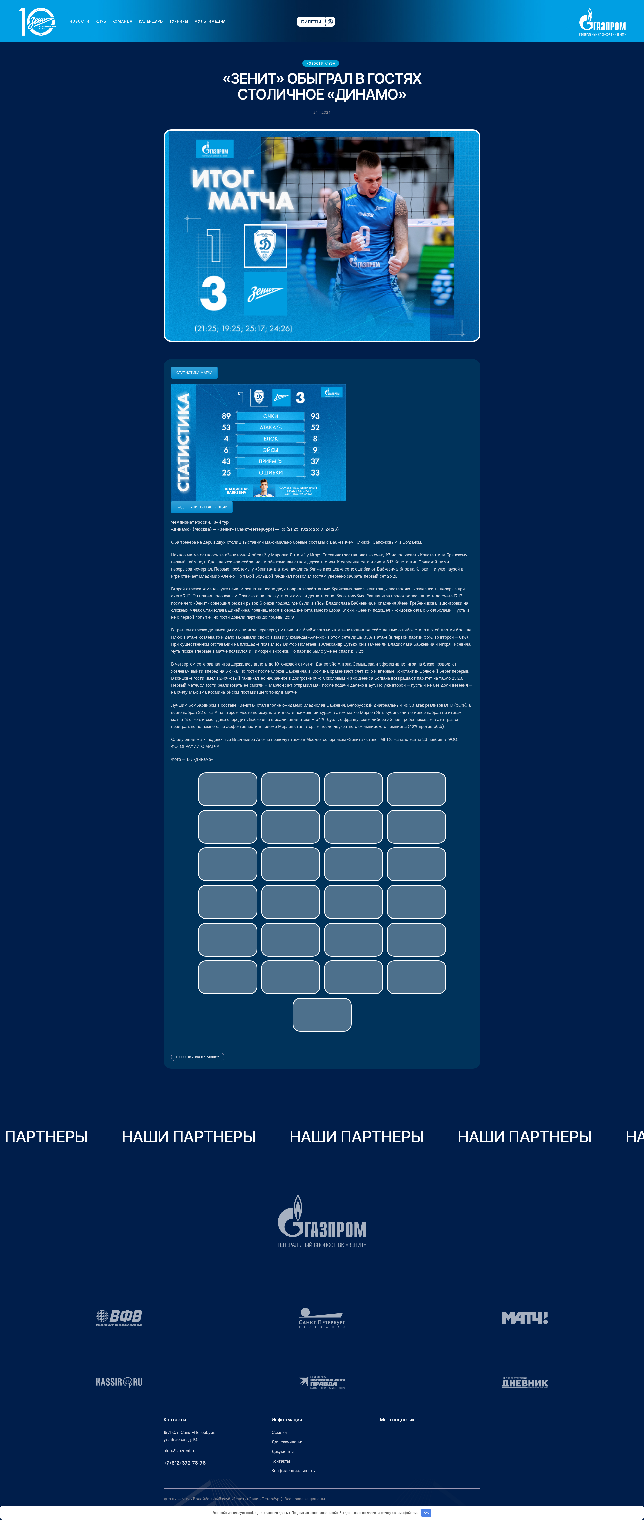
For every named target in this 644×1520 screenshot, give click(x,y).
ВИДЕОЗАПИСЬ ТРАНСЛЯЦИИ (201, 507)
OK (426, 1512)
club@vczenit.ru (179, 1450)
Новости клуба (320, 63)
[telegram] (262, 21)
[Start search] (278, 21)
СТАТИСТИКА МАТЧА (194, 372)
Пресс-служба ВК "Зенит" (198, 1057)
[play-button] (254, 21)
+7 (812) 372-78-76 (185, 1463)
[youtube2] (246, 21)
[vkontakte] (238, 21)
